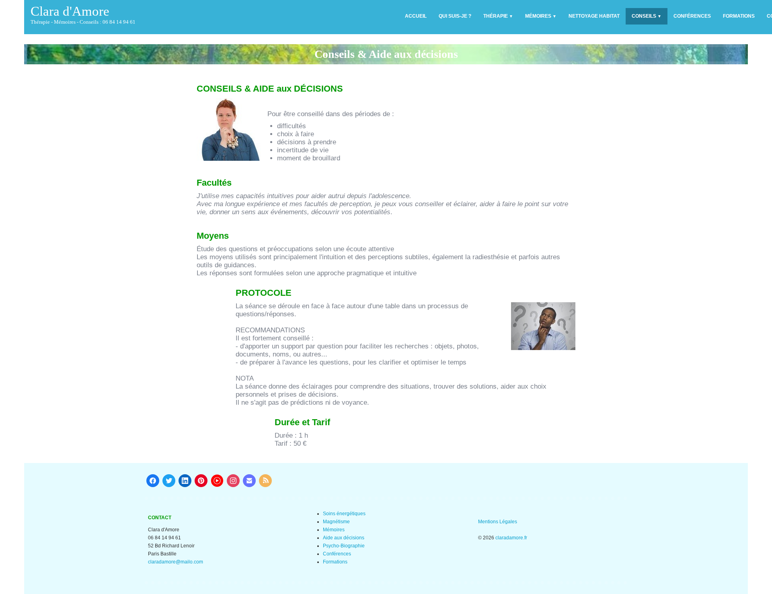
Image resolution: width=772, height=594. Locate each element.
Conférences (692, 16)
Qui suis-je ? (455, 16)
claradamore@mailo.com (175, 562)
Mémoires (540, 16)
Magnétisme (336, 521)
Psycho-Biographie (344, 546)
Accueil (416, 16)
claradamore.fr (511, 538)
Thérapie (498, 16)
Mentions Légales (497, 521)
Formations (739, 16)
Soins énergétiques (344, 513)
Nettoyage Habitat (594, 16)
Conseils (646, 16)
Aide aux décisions (343, 538)
